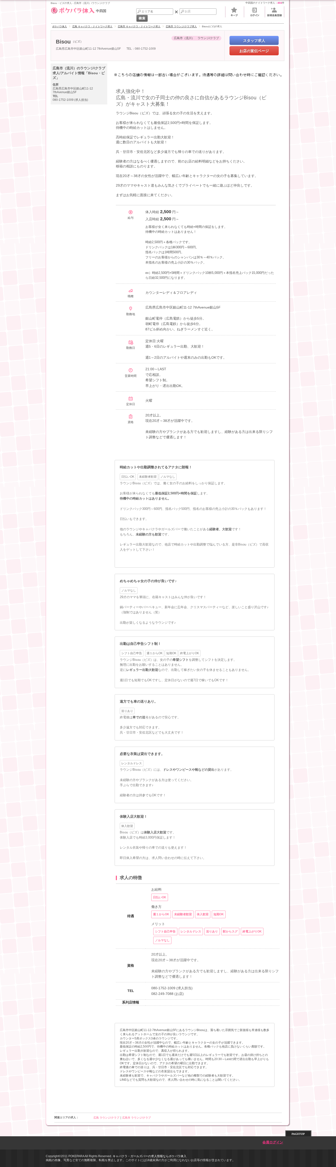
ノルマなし (128, 590)
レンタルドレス (131, 763)
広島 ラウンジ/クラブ (106, 1117)
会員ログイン (272, 1142)
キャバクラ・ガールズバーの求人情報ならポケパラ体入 (149, 1156)
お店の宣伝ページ (254, 51)
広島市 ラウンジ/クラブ (136, 1117)
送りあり (127, 711)
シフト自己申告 (131, 653)
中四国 (101, 11)
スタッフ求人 (254, 40)
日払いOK (127, 476)
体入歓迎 (127, 826)
